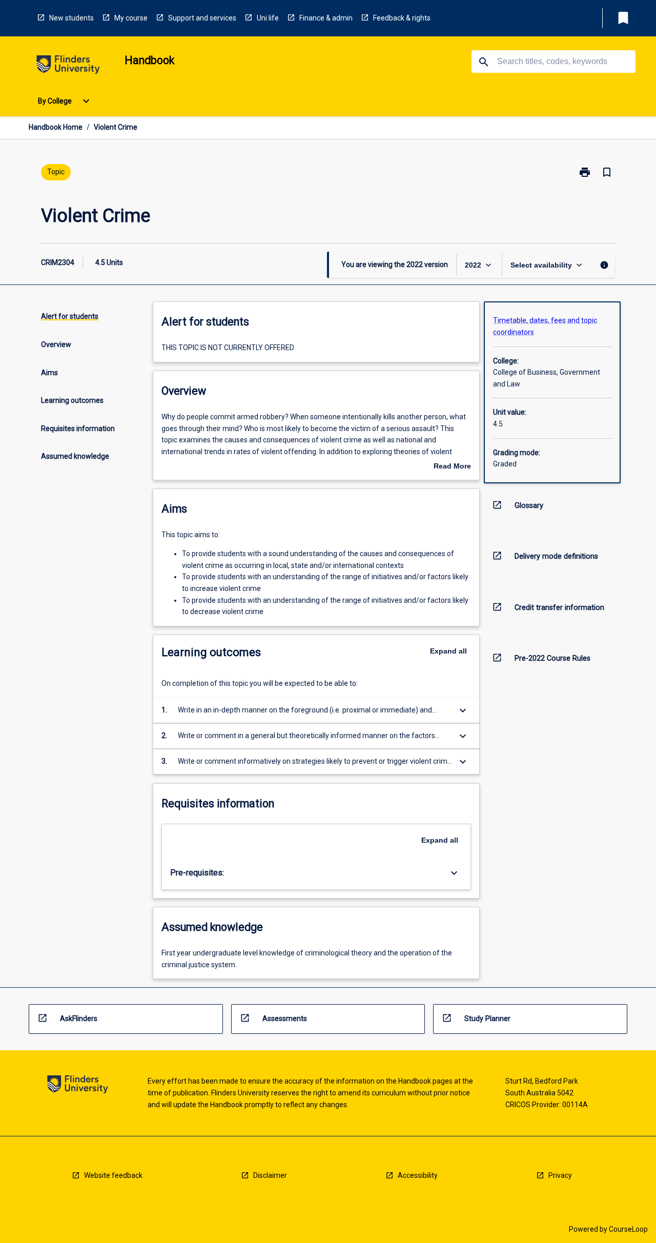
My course (131, 18)
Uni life (268, 18)
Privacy (560, 1175)
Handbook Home (56, 127)
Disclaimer (270, 1175)
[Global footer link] (77, 1085)
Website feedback (113, 1175)
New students (71, 18)
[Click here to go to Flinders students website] (68, 66)
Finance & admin (326, 18)
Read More (452, 467)
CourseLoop (628, 1229)
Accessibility (418, 1175)
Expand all (448, 651)
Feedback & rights (401, 18)
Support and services (202, 18)
